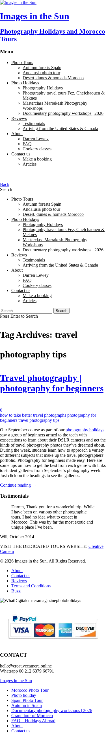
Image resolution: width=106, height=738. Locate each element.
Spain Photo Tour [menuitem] (27, 700)
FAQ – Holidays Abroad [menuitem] (33, 720)
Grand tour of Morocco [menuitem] (32, 715)
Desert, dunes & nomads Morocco (53, 77)
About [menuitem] (17, 725)
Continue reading (18, 485)
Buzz (16, 590)
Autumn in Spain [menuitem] (26, 705)
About (17, 133)
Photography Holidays (43, 87)
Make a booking (37, 159)
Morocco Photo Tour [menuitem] (30, 690)
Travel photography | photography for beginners (51, 383)
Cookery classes (37, 148)
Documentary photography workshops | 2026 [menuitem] (51, 710)
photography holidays (85, 429)
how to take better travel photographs (33, 415)
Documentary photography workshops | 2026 (63, 113)
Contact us (20, 153)
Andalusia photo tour (41, 72)
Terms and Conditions (31, 585)
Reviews (19, 118)
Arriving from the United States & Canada (60, 128)
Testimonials (34, 123)
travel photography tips (38, 420)
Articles (29, 164)
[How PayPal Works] (53, 641)
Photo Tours (22, 62)
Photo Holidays (25, 82)
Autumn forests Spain (42, 67)
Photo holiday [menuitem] (23, 695)
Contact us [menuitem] (20, 730)
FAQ (27, 143)
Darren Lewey (36, 138)
